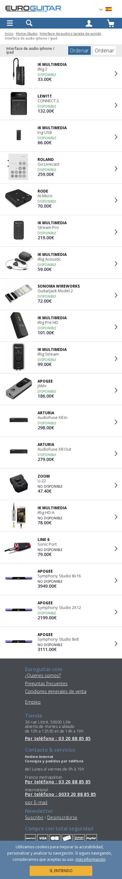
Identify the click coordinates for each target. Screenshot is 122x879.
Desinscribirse (62, 817)
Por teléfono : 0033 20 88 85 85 (60, 794)
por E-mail (36, 802)
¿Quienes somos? (43, 675)
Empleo (33, 702)
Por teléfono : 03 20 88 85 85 (58, 738)
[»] (112, 9)
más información (90, 859)
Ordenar (79, 50)
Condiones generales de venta (55, 691)
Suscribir (34, 817)
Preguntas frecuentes (46, 683)
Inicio (9, 33)
